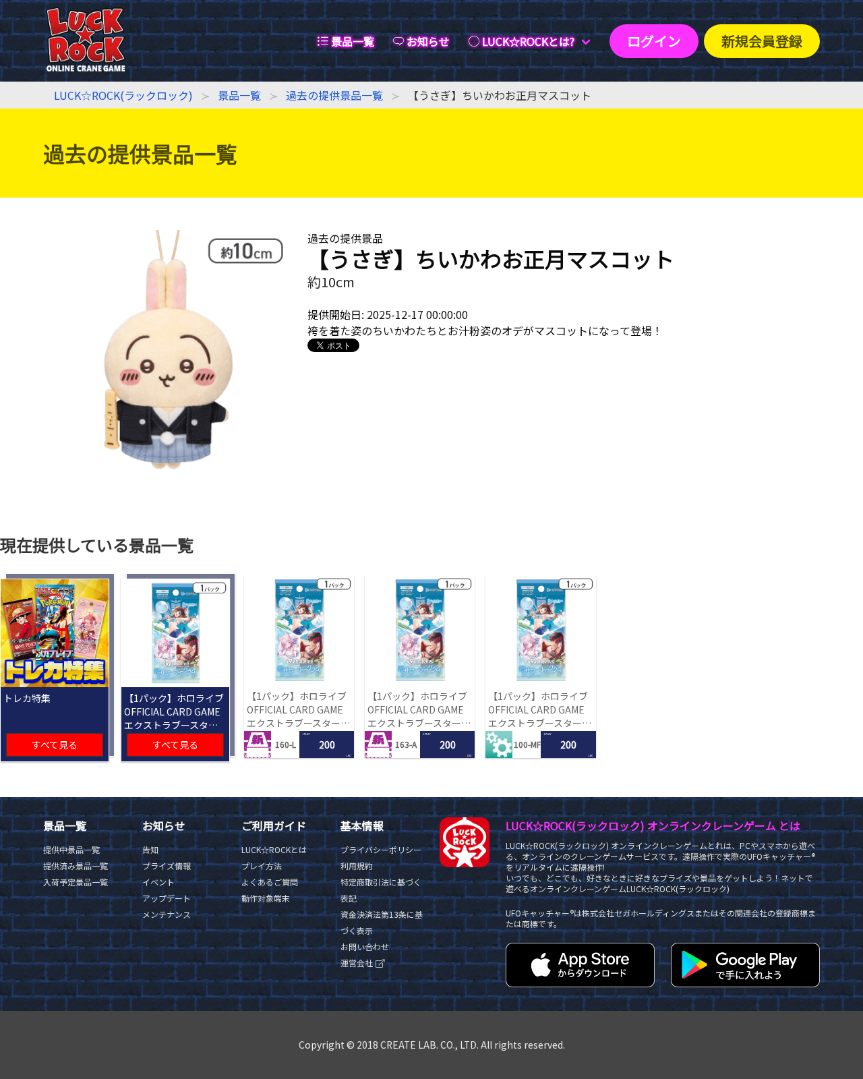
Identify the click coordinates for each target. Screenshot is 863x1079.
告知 (150, 849)
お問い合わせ (364, 946)
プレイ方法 (261, 865)
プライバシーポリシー (380, 849)
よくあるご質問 (269, 881)
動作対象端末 (265, 898)
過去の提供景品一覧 (334, 95)
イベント (158, 881)
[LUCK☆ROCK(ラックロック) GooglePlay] (745, 982)
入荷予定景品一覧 (75, 881)
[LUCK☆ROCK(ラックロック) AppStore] (580, 982)
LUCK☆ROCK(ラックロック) (123, 95)
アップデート (166, 898)
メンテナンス (166, 914)
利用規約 (356, 865)
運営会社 (357, 962)
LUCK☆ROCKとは (274, 849)
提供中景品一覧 (71, 849)
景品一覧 (239, 95)
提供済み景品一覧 (75, 865)
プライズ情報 (166, 865)
